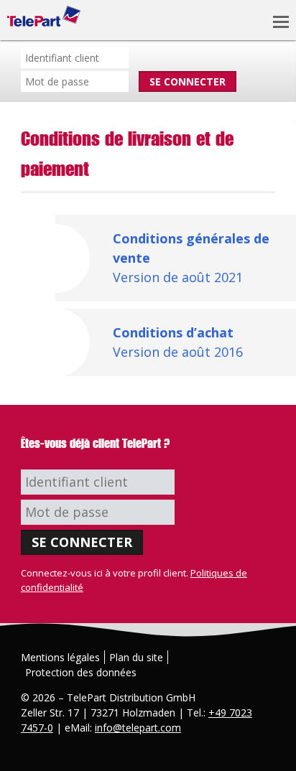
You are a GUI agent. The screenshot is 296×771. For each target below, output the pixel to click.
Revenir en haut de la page (273, 748)
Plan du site (136, 657)
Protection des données (81, 672)
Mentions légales (60, 657)
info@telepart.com (138, 727)
